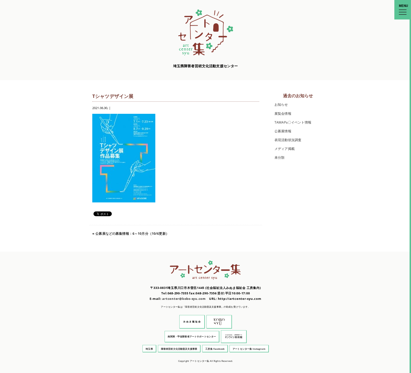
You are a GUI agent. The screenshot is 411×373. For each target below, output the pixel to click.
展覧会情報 (282, 113)
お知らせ (281, 104)
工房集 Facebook (215, 348)
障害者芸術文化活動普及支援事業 (179, 348)
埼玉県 (149, 348)
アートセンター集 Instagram (249, 348)
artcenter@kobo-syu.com (184, 299)
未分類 (279, 157)
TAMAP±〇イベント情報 (292, 122)
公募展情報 (282, 131)
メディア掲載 (284, 148)
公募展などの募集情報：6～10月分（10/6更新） (132, 233)
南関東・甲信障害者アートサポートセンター (192, 336)
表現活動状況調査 (287, 140)
